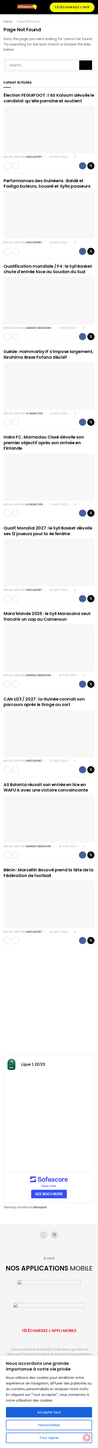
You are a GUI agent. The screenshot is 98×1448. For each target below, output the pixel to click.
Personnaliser (49, 1425)
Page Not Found (28, 21)
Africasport (40, 1207)
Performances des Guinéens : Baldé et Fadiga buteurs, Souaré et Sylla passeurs (47, 183)
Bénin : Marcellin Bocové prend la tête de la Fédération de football (48, 872)
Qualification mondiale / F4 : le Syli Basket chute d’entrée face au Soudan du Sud (48, 269)
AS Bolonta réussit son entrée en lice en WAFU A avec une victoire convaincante (46, 787)
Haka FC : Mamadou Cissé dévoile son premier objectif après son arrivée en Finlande (44, 442)
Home (8, 21)
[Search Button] (85, 65)
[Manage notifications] (87, 1437)
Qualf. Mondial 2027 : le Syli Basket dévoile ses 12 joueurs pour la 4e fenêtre (48, 530)
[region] (49, 1402)
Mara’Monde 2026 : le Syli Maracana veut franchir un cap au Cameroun (47, 616)
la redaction (34, 413)
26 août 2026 (58, 590)
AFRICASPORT (34, 157)
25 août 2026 (58, 761)
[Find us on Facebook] (43, 1235)
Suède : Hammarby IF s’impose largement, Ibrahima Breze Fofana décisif (48, 354)
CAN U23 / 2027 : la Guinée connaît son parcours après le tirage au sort (44, 701)
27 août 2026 (67, 328)
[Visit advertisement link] (49, 1002)
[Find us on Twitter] (54, 1235)
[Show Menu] (6, 7)
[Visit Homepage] (28, 7)
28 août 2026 (58, 157)
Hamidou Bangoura (38, 328)
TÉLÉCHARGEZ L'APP (72, 7)
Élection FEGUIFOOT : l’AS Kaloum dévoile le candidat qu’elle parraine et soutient (49, 98)
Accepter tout (49, 1412)
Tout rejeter (49, 1437)
